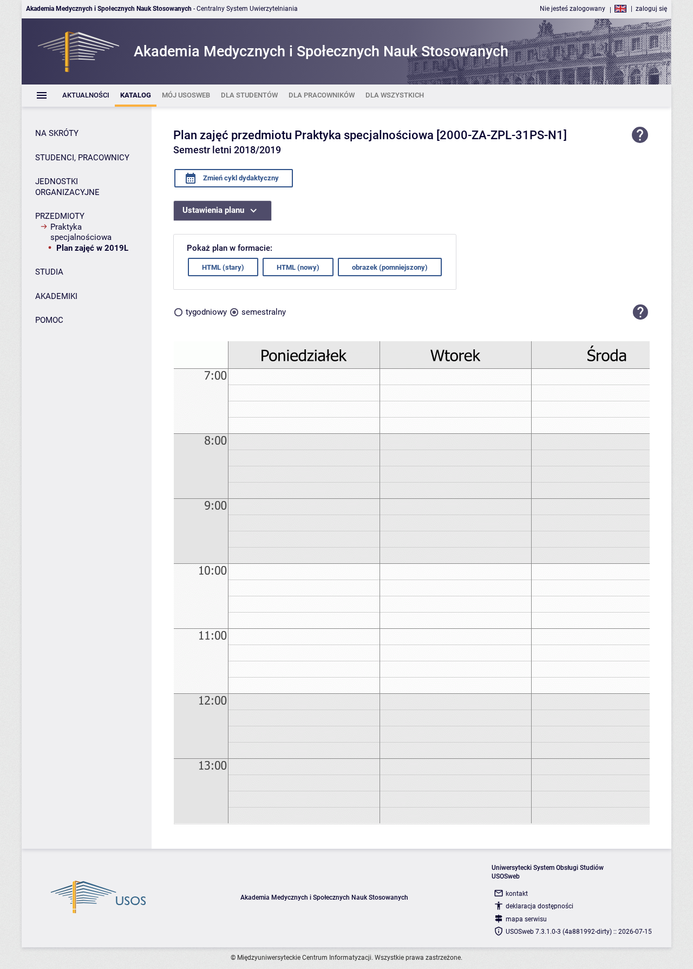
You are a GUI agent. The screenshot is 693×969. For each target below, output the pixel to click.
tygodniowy (206, 312)
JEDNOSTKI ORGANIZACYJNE (67, 187)
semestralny (263, 312)
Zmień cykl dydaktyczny (240, 178)
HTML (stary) (223, 267)
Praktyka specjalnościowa (81, 232)
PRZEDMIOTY (59, 216)
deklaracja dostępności (539, 906)
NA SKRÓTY (57, 133)
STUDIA (49, 272)
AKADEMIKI (56, 296)
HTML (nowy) (298, 267)
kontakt (517, 894)
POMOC (49, 320)
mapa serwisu (526, 919)
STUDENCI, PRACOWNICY (82, 157)
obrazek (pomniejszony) (390, 267)
